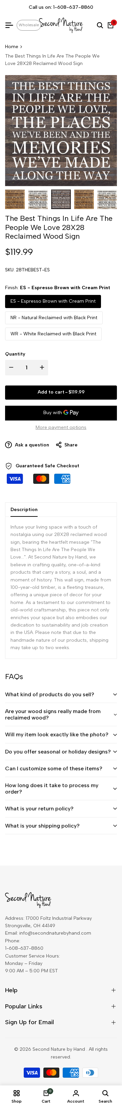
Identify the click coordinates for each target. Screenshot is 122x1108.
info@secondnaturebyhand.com (55, 933)
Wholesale (29, 25)
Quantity (15, 354)
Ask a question (31, 445)
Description (24, 509)
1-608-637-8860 (73, 7)
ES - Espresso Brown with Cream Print (53, 301)
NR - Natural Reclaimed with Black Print (54, 318)
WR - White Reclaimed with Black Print (53, 334)
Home (11, 46)
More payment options (61, 427)
